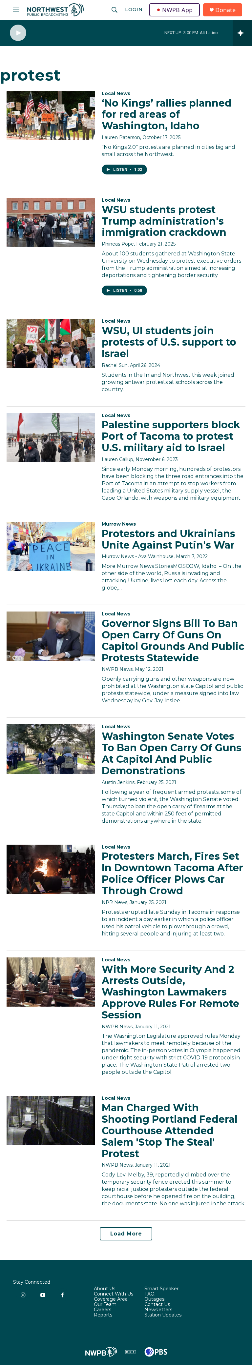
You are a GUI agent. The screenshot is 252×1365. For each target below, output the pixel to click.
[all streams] (242, 33)
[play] (18, 33)
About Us (104, 1289)
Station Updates (162, 1315)
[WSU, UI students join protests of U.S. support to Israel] (51, 343)
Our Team (105, 1304)
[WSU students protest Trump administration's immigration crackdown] (51, 222)
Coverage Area (111, 1299)
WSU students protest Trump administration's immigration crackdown (164, 221)
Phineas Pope (118, 244)
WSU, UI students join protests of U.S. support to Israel (169, 342)
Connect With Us (113, 1294)
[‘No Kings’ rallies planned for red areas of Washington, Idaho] (51, 115)
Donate (225, 10)
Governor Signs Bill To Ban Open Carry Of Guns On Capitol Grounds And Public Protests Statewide (173, 640)
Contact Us (157, 1304)
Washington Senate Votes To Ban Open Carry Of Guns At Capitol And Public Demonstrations (172, 753)
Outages (154, 1299)
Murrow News (119, 524)
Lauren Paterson (121, 137)
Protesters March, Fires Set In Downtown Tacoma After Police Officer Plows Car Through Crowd (172, 873)
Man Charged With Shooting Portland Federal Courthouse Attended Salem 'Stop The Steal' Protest (170, 1130)
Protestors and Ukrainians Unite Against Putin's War (168, 539)
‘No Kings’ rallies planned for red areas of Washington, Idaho (167, 114)
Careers (102, 1310)
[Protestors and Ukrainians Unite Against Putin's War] (51, 546)
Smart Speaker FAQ (161, 1291)
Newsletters (158, 1310)
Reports (103, 1315)
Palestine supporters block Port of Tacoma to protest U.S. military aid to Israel (171, 436)
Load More (126, 1234)
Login (134, 9)
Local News (116, 93)
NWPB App (177, 10)
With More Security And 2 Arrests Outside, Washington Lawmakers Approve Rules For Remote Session (170, 992)
